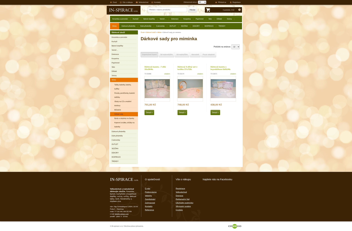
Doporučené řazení (149, 55)
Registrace (180, 188)
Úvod (142, 32)
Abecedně (195, 55)
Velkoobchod (181, 192)
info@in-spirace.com (122, 214)
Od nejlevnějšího (166, 55)
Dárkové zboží (151, 32)
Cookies (179, 210)
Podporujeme (151, 192)
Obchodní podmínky (184, 203)
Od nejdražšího (182, 55)
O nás (147, 188)
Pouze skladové (209, 55)
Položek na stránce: (222, 47)
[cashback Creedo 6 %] (234, 226)
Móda (159, 32)
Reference (149, 210)
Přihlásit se (222, 2)
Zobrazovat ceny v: (191, 2)
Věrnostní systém (183, 206)
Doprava (179, 196)
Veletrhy (148, 196)
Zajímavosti (150, 203)
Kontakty (148, 206)
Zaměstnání (150, 199)
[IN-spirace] (124, 10)
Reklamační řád (182, 199)
